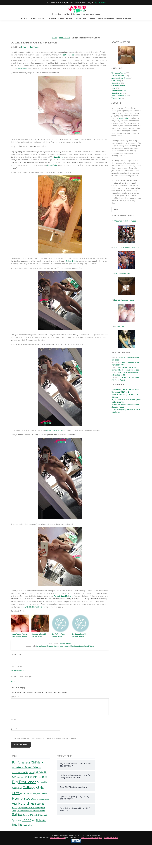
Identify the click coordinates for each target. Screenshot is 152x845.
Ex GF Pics (24, 794)
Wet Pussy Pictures (122, 274)
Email (14, 729)
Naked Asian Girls (119, 91)
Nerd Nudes (22, 68)
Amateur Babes (64, 643)
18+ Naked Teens (118, 73)
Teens (92, 646)
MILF (15, 804)
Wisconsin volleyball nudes (125, 221)
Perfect (33, 808)
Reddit (42, 811)
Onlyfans (14, 808)
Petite (14, 810)
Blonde (30, 782)
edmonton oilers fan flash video (127, 247)
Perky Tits (40, 808)
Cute (51, 646)
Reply (13, 681)
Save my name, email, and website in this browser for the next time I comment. (47, 739)
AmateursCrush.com (57, 838)
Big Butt (42, 777)
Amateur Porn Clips (120, 78)
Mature (46, 799)
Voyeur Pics (116, 98)
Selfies (17, 814)
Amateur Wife (20, 772)
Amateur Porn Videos (26, 767)
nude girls (123, 118)
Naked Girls (58, 157)
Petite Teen (78, 646)
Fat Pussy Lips (35, 794)
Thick (33, 820)
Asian (31, 773)
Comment (15, 697)
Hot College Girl (68, 55)
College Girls (43, 646)
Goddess (44, 793)
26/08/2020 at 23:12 (18, 670)
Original (22, 808)
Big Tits (18, 782)
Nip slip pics (119, 326)
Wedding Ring (27, 825)
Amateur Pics (64, 38)
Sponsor (16, 820)
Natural (23, 803)
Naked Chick (71, 261)
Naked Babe (52, 165)
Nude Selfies (69, 646)
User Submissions (119, 96)
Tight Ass (41, 820)
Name (14, 719)
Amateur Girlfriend (31, 762)
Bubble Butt (17, 788)
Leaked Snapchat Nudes (124, 300)
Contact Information (111, 838)
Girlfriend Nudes (118, 86)
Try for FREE (100, 2)
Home (54, 38)
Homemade (58, 646)
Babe (38, 772)
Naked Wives (117, 93)
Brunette (42, 782)
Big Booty (20, 777)
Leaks (41, 799)
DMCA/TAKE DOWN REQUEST (91, 838)
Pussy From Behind (32, 810)
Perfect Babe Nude (54, 430)
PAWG (28, 808)
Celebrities (116, 83)
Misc (113, 88)
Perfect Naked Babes (62, 596)
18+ (37, 646)
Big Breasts (30, 777)
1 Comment (33, 47)
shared (86, 646)
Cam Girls (116, 81)
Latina (35, 799)
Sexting (26, 815)
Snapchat (42, 815)
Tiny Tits (17, 825)
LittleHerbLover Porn (33, 607)
